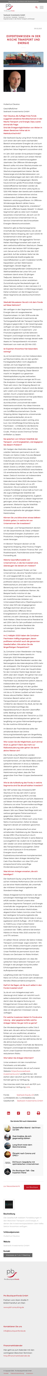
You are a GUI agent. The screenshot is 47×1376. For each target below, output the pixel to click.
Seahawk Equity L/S (25, 1095)
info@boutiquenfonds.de (14, 1331)
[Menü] (40, 7)
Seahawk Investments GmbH (14, 15)
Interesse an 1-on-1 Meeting (18, 1255)
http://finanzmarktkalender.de (16, 1356)
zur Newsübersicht (11, 1186)
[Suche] (35, 7)
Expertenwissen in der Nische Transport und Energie (24, 39)
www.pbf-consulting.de (13, 1307)
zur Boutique (32, 1187)
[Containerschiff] (23, 59)
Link (28, 1087)
